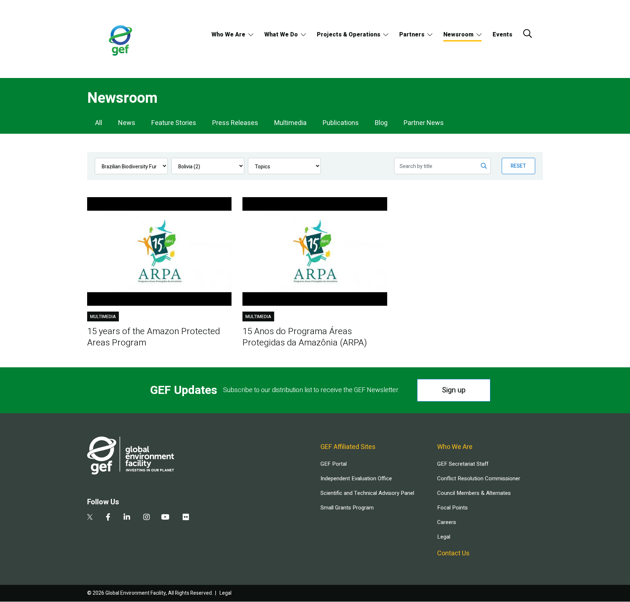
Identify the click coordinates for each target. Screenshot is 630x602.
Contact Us (453, 553)
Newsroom (458, 34)
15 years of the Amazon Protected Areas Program (153, 337)
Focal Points (452, 508)
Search (527, 33)
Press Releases (235, 123)
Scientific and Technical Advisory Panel (367, 493)
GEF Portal (333, 464)
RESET (518, 166)
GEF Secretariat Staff (462, 464)
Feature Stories (173, 123)
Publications (341, 123)
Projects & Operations (348, 34)
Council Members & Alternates (474, 493)
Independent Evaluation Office (356, 478)
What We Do (281, 34)
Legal (443, 537)
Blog (381, 123)
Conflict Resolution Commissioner (478, 478)
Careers (446, 522)
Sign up (454, 390)
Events (502, 34)
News (126, 123)
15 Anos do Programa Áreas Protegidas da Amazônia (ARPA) (304, 337)
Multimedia (290, 123)
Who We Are (228, 34)
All (98, 123)
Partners (411, 34)
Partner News (424, 123)
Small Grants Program (347, 508)
